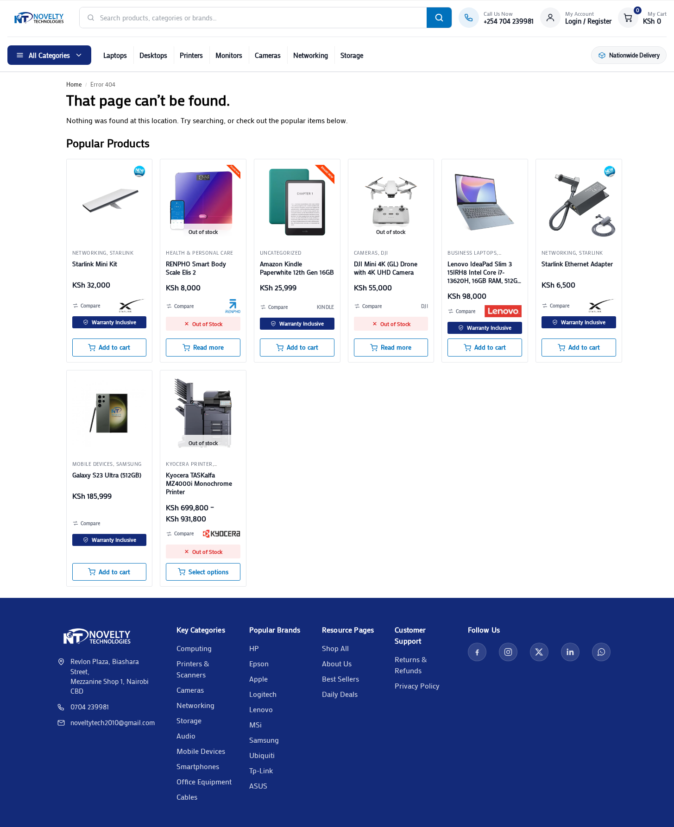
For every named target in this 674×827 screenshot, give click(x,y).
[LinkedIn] (570, 652)
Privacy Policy (417, 685)
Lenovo (261, 709)
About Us (337, 663)
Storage (351, 55)
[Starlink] (132, 306)
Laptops (115, 55)
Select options (208, 572)
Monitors (228, 55)
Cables (186, 797)
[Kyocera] (221, 534)
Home (74, 84)
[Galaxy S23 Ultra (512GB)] (109, 413)
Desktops (153, 55)
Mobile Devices (200, 751)
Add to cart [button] (114, 347)
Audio (185, 735)
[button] (642, 17)
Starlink (122, 253)
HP (254, 648)
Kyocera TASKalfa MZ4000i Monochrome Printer (199, 483)
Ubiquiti (262, 755)
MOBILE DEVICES (92, 464)
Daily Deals (340, 694)
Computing (194, 648)
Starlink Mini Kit (94, 264)
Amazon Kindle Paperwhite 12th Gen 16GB (297, 268)
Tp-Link (261, 770)
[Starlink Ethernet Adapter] (579, 202)
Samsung (129, 464)
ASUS (258, 785)
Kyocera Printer (189, 464)
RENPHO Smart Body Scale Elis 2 (196, 268)
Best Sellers (340, 678)
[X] (539, 652)
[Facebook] (477, 652)
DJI (384, 253)
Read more (208, 347)
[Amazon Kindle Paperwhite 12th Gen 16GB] (297, 202)
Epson (259, 663)
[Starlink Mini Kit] (109, 202)
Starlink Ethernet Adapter (577, 264)
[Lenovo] (503, 311)
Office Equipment (204, 781)
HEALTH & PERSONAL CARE (199, 253)
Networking (310, 55)
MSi (255, 724)
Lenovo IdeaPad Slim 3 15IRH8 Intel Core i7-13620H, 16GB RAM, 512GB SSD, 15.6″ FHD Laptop (484, 272)
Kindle (325, 307)
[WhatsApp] (601, 652)
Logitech (263, 694)
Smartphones (197, 766)
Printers (191, 55)
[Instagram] (508, 652)
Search (439, 17)
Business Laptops (472, 253)
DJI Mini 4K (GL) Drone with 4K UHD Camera (385, 268)
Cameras (268, 55)
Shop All (335, 648)
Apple (258, 678)
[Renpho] (232, 306)
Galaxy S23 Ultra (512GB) (106, 475)
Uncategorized (281, 253)
